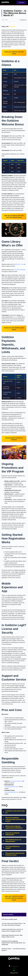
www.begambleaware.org (11, 786)
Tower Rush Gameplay (19, 269)
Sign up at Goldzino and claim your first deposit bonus (14, 216)
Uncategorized (23, 19)
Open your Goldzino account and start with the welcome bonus (14, 898)
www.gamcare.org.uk (15, 781)
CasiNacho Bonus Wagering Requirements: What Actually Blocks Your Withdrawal (13, 942)
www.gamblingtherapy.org (11, 792)
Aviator (15, 317)
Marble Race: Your (18, 264)
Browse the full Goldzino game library (14, 328)
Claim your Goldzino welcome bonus (14, 52)
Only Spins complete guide (9, 919)
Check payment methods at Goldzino (14, 438)
